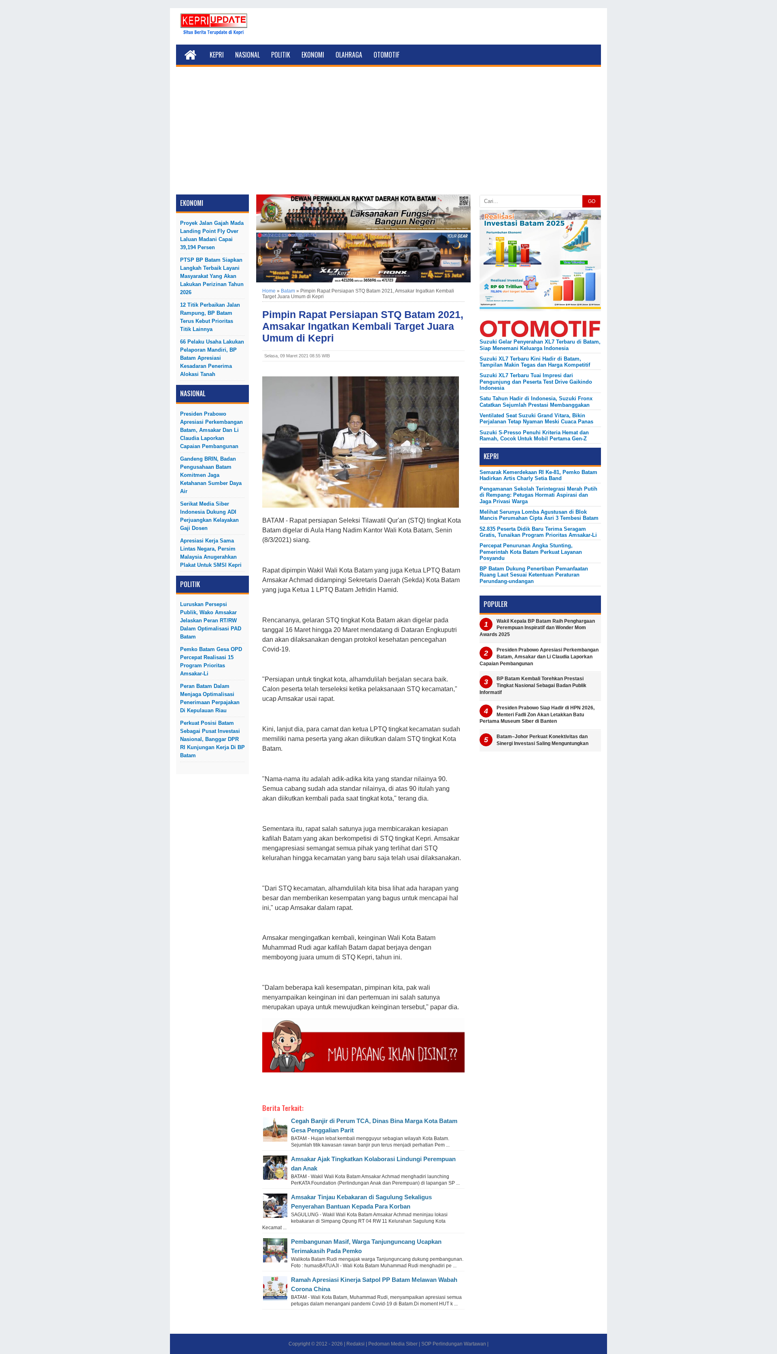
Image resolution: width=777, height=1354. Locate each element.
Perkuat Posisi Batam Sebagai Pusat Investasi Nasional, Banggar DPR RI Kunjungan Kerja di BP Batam (212, 739)
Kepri (217, 55)
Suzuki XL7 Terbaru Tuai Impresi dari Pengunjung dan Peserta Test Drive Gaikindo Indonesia (536, 381)
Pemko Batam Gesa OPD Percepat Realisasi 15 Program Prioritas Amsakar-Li (211, 661)
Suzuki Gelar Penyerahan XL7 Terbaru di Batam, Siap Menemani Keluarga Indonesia (540, 345)
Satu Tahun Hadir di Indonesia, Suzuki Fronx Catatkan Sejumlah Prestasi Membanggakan (536, 401)
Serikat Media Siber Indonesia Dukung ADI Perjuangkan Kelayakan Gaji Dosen (209, 516)
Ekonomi (312, 55)
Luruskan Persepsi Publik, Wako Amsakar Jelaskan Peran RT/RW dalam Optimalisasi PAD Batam (210, 620)
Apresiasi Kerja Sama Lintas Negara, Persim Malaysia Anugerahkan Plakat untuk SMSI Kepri (211, 553)
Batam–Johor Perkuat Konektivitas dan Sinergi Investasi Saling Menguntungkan (542, 740)
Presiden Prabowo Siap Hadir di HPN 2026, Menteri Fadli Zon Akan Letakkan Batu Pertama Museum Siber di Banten (537, 714)
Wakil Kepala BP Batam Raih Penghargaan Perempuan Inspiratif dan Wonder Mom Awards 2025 (537, 628)
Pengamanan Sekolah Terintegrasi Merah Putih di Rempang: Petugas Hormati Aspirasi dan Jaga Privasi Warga (538, 495)
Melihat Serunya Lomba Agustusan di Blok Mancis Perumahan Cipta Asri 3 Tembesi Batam (539, 515)
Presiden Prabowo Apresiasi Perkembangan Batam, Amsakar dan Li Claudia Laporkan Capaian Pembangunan (211, 430)
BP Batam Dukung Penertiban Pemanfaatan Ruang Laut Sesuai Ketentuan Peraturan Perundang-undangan (534, 575)
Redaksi (355, 1344)
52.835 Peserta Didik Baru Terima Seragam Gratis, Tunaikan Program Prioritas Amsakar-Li (538, 532)
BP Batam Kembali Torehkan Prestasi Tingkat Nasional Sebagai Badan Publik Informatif (533, 685)
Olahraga (348, 55)
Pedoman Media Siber (393, 1344)
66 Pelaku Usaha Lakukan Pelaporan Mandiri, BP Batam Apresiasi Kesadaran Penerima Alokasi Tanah (212, 358)
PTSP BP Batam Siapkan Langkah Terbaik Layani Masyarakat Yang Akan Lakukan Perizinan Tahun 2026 (212, 276)
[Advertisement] (388, 133)
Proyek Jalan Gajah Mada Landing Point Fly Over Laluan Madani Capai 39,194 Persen (212, 235)
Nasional (247, 55)
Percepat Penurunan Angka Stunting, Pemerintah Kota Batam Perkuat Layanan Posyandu (531, 551)
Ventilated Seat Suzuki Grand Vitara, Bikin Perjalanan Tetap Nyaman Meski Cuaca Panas (536, 418)
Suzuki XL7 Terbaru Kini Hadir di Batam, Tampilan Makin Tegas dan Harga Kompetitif (535, 362)
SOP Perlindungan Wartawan (453, 1344)
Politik (280, 55)
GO (591, 201)
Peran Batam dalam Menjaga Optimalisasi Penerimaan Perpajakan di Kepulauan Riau (210, 698)
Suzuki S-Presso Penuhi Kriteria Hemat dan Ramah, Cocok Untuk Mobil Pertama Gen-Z (534, 435)
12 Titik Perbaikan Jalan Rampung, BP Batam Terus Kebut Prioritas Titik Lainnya (210, 317)
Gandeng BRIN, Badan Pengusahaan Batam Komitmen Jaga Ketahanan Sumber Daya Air (211, 475)
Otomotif (386, 55)
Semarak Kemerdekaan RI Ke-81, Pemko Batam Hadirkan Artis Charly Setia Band (538, 475)
